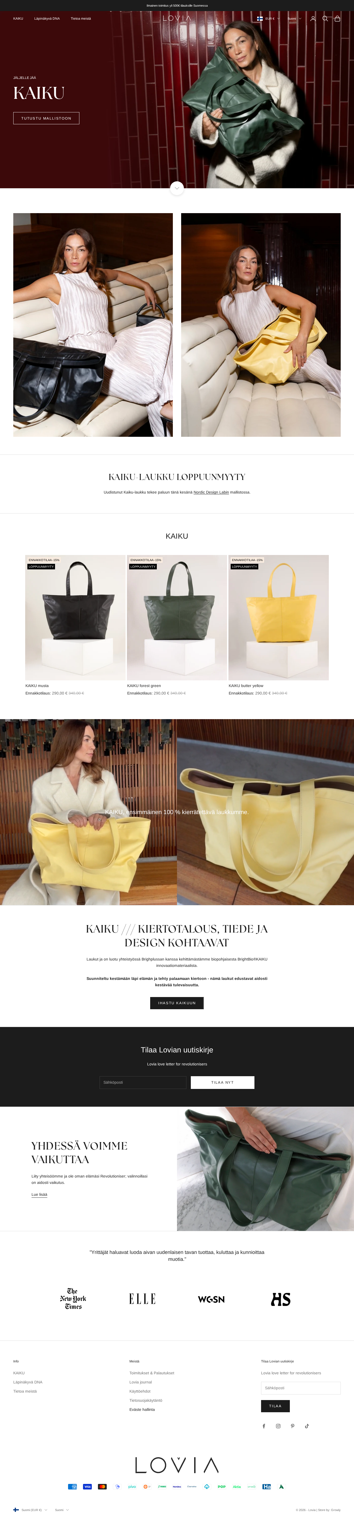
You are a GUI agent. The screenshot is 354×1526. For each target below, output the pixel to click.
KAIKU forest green (144, 685)
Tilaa (275, 1406)
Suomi (292, 18)
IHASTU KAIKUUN (177, 1003)
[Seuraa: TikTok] (307, 1426)
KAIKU (18, 18)
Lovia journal (140, 1382)
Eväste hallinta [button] (142, 1409)
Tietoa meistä (81, 18)
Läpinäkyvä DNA (47, 18)
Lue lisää (39, 1194)
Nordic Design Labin (211, 492)
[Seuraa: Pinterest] (292, 1426)
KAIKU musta (37, 685)
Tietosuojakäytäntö (145, 1400)
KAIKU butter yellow (246, 685)
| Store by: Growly (328, 1510)
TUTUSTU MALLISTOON (46, 118)
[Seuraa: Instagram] (278, 1426)
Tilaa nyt (222, 1082)
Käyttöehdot (139, 1391)
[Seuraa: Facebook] (264, 1426)
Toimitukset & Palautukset (151, 1373)
